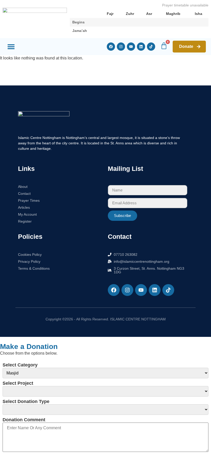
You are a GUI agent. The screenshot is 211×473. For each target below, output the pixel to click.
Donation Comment (24, 419)
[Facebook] (111, 46)
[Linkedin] (141, 46)
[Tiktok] (151, 46)
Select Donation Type (26, 401)
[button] (11, 46)
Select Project (18, 383)
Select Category (20, 365)
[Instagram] (121, 46)
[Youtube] (131, 46)
